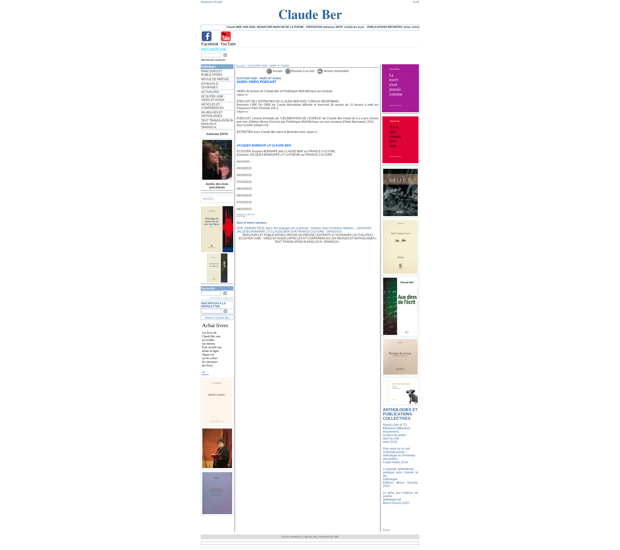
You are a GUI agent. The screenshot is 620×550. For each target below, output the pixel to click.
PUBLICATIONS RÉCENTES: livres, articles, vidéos (381, 26)
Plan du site (310, 536)
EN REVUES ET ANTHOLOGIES (212, 114)
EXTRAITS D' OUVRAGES (210, 85)
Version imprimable (336, 71)
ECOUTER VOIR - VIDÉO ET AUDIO (213, 98)
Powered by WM (328, 536)
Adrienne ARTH (217, 134)
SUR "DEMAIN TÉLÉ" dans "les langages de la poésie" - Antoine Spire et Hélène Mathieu (295, 228)
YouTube (228, 44)
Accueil (240, 65)
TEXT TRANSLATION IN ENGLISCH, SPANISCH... (217, 124)
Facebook (209, 44)
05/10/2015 (243, 161)
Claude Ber (310, 13)
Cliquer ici (242, 111)
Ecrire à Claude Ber (217, 317)
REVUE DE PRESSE (215, 79)
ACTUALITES (210, 92)
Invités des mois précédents (217, 185)
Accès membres (291, 536)
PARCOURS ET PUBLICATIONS (211, 73)
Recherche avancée (213, 59)
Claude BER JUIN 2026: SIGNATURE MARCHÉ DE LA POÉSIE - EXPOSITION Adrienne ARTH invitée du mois (277, 26)
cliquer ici (242, 94)
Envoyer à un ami (302, 71)
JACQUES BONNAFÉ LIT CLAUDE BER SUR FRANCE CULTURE (280, 231)
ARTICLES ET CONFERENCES (212, 106)
